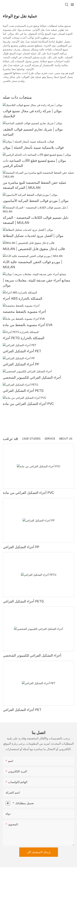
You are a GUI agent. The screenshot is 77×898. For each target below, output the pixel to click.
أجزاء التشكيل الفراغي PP (21, 364)
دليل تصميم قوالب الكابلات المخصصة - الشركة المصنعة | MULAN (35, 220)
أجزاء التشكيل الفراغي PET (22, 351)
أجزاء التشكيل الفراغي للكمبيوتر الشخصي (32, 377)
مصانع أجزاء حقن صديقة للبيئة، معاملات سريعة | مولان (36, 282)
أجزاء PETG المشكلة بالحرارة (23, 338)
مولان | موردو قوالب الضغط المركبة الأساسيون (36, 201)
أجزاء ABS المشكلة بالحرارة (22, 298)
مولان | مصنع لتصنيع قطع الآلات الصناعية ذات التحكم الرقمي (34, 163)
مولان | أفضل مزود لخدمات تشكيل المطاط (33, 236)
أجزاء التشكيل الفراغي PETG (23, 391)
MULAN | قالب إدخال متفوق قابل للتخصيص (34, 249)
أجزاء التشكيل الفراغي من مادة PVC (28, 404)
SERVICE (49, 438)
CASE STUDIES (31, 438)
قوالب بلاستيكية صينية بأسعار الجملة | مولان (33, 147)
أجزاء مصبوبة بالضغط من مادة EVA (28, 325)
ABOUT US (65, 438)
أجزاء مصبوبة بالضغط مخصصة (24, 312)
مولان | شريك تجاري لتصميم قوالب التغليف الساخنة (33, 131)
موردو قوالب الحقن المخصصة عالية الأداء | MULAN (32, 264)
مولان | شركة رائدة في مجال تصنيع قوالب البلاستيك (32, 113)
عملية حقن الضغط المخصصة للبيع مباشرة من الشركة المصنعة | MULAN (35, 185)
